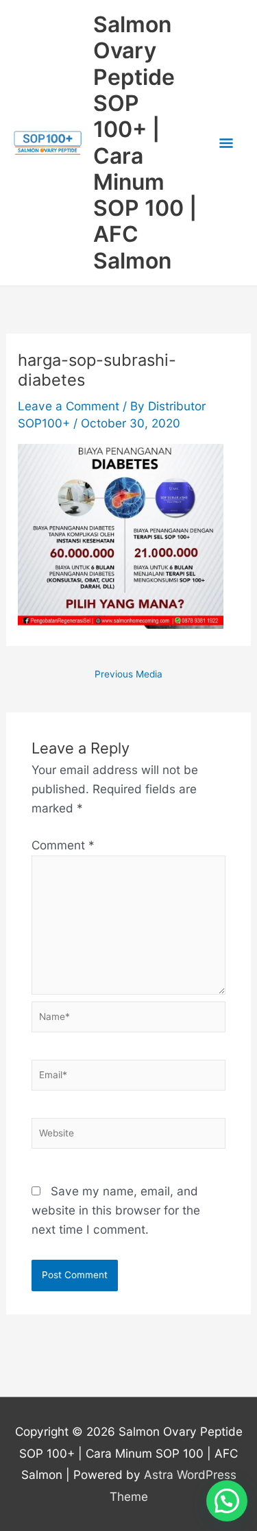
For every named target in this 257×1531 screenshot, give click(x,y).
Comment (63, 845)
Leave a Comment (68, 406)
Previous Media (128, 675)
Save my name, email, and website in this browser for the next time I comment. (116, 1210)
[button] (226, 1500)
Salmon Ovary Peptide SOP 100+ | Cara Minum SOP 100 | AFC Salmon (145, 142)
